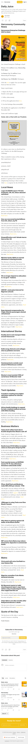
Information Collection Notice (15, 642)
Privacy (14, 732)
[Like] (2, 20)
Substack (7, 741)
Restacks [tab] (11, 660)
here (20, 101)
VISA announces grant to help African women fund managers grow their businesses (10, 705)
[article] (14, 685)
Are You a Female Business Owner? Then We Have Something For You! (10, 684)
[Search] (25, 678)
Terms (18, 732)
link (8, 83)
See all (4, 713)
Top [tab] (3, 678)
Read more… (4, 216)
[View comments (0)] (6, 20)
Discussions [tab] (12, 678)
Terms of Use (21, 641)
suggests (15, 493)
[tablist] (7, 660)
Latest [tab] (6, 678)
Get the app (21, 737)
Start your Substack (10, 737)
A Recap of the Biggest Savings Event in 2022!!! (10, 695)
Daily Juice (4, 682)
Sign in (25, 2)
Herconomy (7, 15)
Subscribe (19, 2)
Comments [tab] (4, 660)
